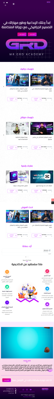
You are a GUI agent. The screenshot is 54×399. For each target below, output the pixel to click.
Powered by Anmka (27, 397)
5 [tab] (26, 240)
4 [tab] (27, 103)
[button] (27, 4)
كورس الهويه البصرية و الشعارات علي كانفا (42, 226)
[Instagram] (4, 2)
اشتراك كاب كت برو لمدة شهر (44, 185)
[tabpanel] (41, 88)
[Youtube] (7, 2)
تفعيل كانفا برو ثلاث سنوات (20, 185)
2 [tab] (30, 103)
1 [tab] (32, 103)
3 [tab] (28, 103)
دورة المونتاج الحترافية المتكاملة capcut (34, 138)
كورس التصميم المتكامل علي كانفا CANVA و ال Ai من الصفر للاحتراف (18, 90)
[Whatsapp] (5, 5)
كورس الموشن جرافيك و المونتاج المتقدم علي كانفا (43, 90)
